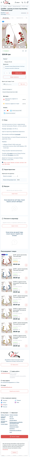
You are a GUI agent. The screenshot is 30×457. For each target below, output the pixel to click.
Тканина (5, 58)
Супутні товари (4, 424)
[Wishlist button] (23, 51)
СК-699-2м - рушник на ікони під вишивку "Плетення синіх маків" (20, 283)
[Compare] (2, 260)
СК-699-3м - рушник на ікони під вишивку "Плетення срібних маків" (19, 310)
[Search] (25, 2)
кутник (8, 162)
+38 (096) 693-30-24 (5, 373)
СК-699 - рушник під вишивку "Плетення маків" (20, 255)
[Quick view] (2, 256)
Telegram (19, 400)
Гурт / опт (12, 418)
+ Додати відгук (14, 193)
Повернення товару (14, 426)
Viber (18, 402)
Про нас (11, 416)
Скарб (7, 12)
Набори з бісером (5, 414)
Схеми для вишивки (3, 417)
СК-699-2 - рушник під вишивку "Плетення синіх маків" (20, 269)
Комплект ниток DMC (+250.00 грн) (12, 68)
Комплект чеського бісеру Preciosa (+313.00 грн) (14, 66)
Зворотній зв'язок (14, 425)
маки (4, 162)
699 (6, 164)
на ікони (17, 162)
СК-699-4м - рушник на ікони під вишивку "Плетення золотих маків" (20, 337)
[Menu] (1, 2)
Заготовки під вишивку (4, 422)
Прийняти (14, 452)
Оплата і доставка (14, 414)
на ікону (22, 162)
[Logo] (6, 2)
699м (8, 164)
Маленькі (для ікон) (16, 6)
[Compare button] (26, 51)
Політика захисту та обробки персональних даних (16, 423)
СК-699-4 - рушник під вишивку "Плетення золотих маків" (20, 323)
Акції (11, 432)
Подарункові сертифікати (15, 430)
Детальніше (5, 449)
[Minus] (4, 73)
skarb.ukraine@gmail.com (6, 387)
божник (12, 162)
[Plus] (9, 73)
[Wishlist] (2, 258)
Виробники (12, 428)
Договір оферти (13, 420)
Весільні (9, 6)
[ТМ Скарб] (14, 355)
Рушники (5, 6)
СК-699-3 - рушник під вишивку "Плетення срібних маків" (20, 296)
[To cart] (26, 265)
